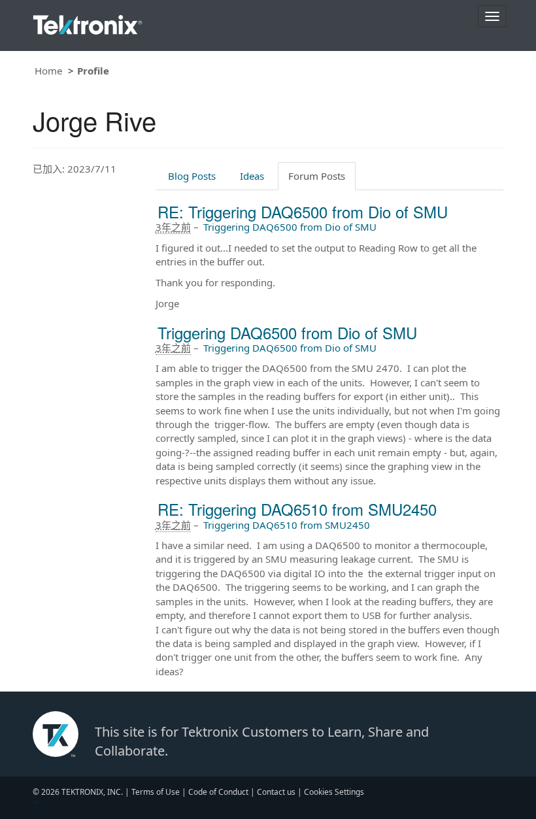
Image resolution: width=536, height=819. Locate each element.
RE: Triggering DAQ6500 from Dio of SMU (303, 211)
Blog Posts (192, 175)
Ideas (252, 175)
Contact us (276, 791)
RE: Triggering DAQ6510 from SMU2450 (297, 508)
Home (48, 70)
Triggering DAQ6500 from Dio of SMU (290, 226)
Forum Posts (316, 175)
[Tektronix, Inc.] (87, 22)
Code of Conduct (218, 791)
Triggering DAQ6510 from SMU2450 (286, 524)
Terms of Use (155, 791)
